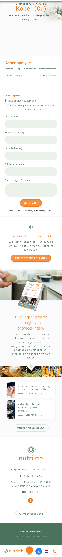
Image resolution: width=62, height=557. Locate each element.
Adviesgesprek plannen (31, 258)
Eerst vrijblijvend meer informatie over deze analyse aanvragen (32, 107)
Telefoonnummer (14, 164)
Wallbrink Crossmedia (36, 536)
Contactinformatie (31, 514)
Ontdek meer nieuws (31, 427)
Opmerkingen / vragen (18, 180)
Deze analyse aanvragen (21, 100)
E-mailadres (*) (13, 148)
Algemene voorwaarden (31, 531)
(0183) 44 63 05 (32, 476)
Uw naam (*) (12, 116)
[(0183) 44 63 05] (54, 551)
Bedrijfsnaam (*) (14, 132)
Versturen (31, 202)
